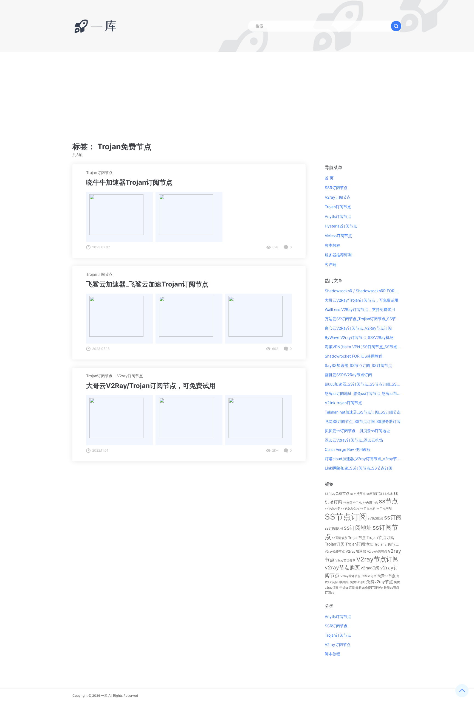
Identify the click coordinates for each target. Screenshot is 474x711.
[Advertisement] (237, 93)
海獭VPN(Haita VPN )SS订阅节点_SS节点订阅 (363, 346)
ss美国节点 (370, 502)
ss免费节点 (340, 493)
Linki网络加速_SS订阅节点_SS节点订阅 (358, 468)
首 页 (329, 178)
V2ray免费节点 (335, 551)
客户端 (330, 264)
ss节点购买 (375, 518)
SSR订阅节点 (336, 187)
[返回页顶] (462, 690)
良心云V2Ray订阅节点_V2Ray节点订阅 (358, 328)
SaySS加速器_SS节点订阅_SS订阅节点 (358, 365)
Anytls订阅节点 (338, 216)
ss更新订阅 (374, 494)
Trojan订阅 (335, 544)
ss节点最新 (368, 508)
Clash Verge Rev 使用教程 (348, 449)
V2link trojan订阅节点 (343, 402)
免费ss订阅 (357, 582)
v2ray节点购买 (342, 567)
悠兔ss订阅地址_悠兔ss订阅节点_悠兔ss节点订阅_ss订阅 (363, 393)
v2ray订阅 (370, 568)
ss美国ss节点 (352, 502)
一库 (104, 695)
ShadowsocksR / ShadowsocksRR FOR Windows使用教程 (363, 290)
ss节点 (388, 501)
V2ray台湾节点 (377, 551)
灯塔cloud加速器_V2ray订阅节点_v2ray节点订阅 (363, 458)
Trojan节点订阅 (380, 537)
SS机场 (388, 494)
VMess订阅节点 (338, 235)
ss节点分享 (332, 508)
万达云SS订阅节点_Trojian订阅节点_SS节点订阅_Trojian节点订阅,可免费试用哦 (363, 318)
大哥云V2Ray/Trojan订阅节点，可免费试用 (361, 300)
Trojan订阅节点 (99, 172)
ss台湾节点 (358, 494)
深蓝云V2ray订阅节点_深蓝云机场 (354, 440)
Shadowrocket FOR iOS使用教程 (353, 356)
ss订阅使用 (334, 528)
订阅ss (329, 592)
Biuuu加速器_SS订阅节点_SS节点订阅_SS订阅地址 (363, 384)
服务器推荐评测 (338, 254)
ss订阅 (393, 517)
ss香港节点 (339, 538)
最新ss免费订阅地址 (369, 587)
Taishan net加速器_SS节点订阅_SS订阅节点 (363, 412)
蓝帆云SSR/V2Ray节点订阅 (348, 374)
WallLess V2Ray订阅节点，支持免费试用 (360, 309)
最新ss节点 (391, 587)
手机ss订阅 (347, 587)
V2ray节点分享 (345, 560)
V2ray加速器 (356, 551)
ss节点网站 (384, 508)
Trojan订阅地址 (359, 544)
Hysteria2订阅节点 (341, 226)
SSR (328, 494)
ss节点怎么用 (350, 508)
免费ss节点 (386, 576)
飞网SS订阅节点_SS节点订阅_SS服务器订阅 (362, 421)
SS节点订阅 (346, 516)
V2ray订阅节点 (130, 375)
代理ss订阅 (369, 576)
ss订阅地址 (358, 527)
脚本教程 (332, 245)
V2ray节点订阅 (377, 559)
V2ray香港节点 (350, 576)
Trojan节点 (357, 537)
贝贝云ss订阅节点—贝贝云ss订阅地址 (357, 430)
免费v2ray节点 (379, 581)
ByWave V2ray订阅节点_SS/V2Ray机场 (359, 337)
